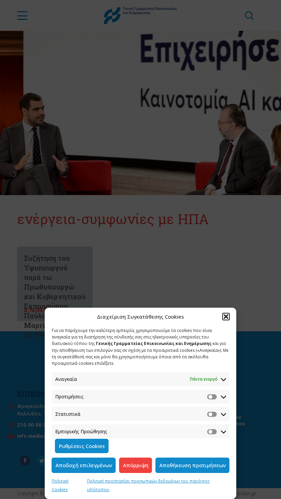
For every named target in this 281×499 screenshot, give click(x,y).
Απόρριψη (135, 465)
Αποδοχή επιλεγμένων (84, 465)
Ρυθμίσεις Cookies (82, 446)
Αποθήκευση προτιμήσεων (192, 465)
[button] (226, 316)
